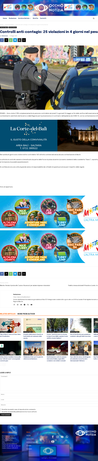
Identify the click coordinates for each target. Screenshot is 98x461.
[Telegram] (15, 40)
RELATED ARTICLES (8, 314)
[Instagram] (18, 305)
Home (1, 24)
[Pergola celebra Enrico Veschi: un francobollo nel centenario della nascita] (34, 325)
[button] (93, 18)
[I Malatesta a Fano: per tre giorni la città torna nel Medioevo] (34, 348)
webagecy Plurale (49, 458)
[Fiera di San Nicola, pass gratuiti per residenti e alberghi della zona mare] (80, 325)
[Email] (24, 40)
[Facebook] (2, 40)
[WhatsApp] (11, 40)
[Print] (19, 40)
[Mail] (21, 305)
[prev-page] (1, 364)
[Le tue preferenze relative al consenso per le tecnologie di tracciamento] (2, 346)
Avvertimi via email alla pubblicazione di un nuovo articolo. (19, 411)
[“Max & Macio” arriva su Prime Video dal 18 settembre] (10, 325)
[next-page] (4, 364)
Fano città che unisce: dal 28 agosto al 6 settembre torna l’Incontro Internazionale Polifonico (80, 358)
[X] (6, 40)
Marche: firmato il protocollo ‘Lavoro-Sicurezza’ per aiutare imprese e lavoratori (25, 285)
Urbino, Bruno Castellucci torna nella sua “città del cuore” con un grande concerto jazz (10, 358)
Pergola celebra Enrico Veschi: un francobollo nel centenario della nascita (33, 336)
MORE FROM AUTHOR (26, 314)
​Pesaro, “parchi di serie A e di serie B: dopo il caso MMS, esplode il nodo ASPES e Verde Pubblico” (57, 336)
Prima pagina (50, 354)
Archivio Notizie (12, 27)
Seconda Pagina (9, 24)
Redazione (5, 35)
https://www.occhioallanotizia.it (21, 297)
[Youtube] (32, 305)
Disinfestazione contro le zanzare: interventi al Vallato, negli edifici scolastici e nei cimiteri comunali (57, 358)
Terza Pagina (4, 332)
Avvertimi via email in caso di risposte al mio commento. (19, 409)
